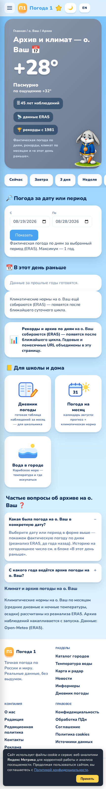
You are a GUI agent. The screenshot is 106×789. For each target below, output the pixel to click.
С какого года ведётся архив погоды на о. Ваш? (49, 572)
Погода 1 (36, 8)
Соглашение (67, 727)
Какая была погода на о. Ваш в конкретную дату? (40, 522)
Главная (19, 31)
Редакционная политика (18, 729)
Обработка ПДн (71, 719)
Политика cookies (72, 734)
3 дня (65, 179)
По (54, 213)
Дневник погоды (72, 693)
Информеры (67, 686)
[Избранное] (58, 8)
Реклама (12, 747)
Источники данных (74, 741)
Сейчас (16, 179)
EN (84, 8)
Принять (87, 779)
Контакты (14, 740)
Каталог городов (72, 656)
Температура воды (73, 663)
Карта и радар (69, 671)
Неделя (90, 179)
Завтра (41, 179)
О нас (9, 712)
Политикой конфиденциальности (61, 769)
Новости (63, 678)
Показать (24, 235)
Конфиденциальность (77, 712)
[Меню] (9, 8)
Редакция (13, 719)
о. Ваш (34, 31)
